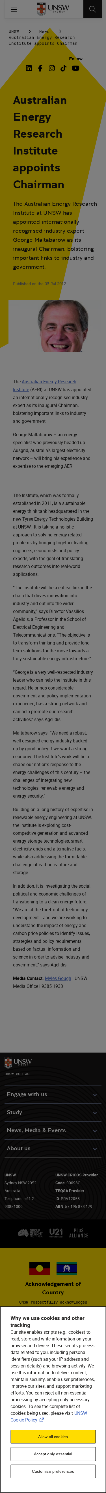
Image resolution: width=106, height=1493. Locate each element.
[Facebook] (40, 68)
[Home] (53, 9)
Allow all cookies (53, 1436)
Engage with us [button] (27, 1094)
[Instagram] (52, 68)
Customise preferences (53, 1471)
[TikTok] (63, 68)
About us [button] (19, 1148)
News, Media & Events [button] (36, 1130)
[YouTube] (75, 68)
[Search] (92, 9)
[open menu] (14, 9)
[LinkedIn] (29, 68)
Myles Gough (58, 978)
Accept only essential (53, 1454)
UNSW (14, 31)
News (44, 31)
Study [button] (14, 1112)
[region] (53, 1399)
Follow (76, 58)
